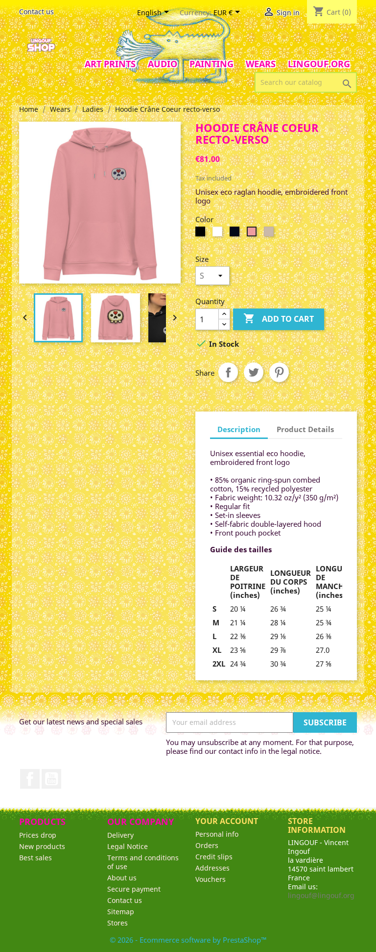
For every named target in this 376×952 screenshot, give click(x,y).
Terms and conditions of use (143, 862)
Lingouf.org (319, 64)
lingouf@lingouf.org (321, 895)
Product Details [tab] (305, 429)
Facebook (30, 779)
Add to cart (278, 318)
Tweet (253, 372)
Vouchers (210, 879)
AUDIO (162, 64)
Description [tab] (238, 429)
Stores (117, 922)
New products (42, 846)
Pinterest (279, 372)
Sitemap (120, 911)
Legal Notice (127, 846)
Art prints (110, 64)
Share (228, 372)
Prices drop (37, 835)
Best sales (35, 857)
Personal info (216, 834)
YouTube (51, 779)
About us (122, 877)
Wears (261, 64)
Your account (226, 821)
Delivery (120, 835)
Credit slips (214, 856)
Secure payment (134, 889)
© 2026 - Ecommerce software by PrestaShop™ (188, 940)
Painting (211, 64)
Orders (206, 845)
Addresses (212, 868)
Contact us (36, 11)
